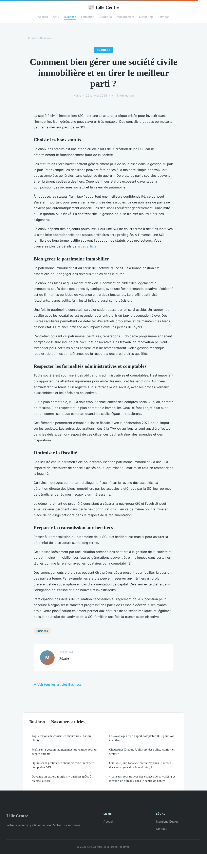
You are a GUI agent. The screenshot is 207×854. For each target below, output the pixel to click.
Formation (87, 16)
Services (163, 16)
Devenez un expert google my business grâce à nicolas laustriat (61, 778)
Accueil (43, 16)
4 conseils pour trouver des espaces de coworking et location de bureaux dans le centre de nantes (142, 778)
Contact (161, 828)
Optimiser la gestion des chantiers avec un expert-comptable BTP (63, 765)
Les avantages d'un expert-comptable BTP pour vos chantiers (141, 738)
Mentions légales (167, 821)
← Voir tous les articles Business (57, 684)
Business (70, 16)
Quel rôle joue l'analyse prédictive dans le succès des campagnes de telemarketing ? (140, 765)
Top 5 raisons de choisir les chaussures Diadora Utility (62, 738)
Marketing (146, 16)
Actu (56, 16)
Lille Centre (103, 7)
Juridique (105, 16)
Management (125, 16)
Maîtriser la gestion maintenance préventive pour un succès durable (64, 751)
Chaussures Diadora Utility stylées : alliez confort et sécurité (141, 751)
